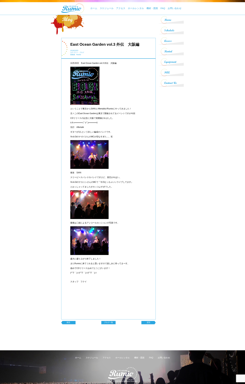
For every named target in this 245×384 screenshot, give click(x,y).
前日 (68, 322)
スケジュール (107, 8)
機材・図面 (152, 8)
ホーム (93, 8)
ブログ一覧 (108, 322)
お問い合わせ (174, 8)
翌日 (148, 322)
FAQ (163, 8)
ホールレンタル (136, 8)
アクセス (120, 8)
